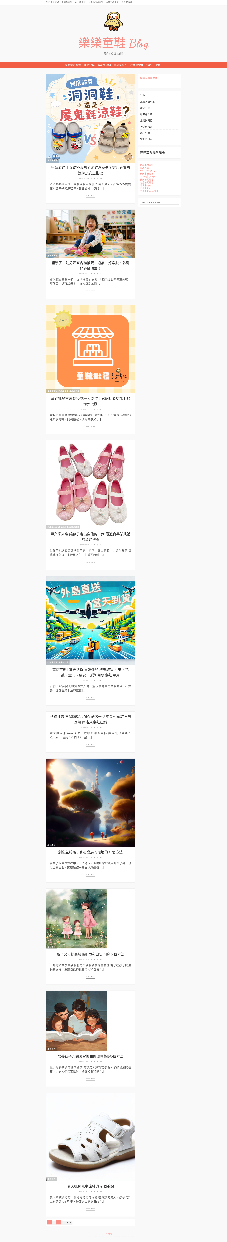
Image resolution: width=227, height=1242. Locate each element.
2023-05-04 (85, 1061)
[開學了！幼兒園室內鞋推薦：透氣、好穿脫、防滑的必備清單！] (90, 233)
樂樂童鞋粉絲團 (149, 78)
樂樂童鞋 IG (145, 188)
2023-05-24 (85, 959)
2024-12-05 (85, 680)
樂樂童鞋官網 (52, 2)
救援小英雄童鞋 (95, 2)
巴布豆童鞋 (126, 2)
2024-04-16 (85, 727)
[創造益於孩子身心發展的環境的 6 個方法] (90, 802)
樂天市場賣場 (146, 173)
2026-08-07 (85, 178)
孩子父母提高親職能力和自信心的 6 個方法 (90, 954)
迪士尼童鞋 (80, 2)
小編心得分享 (147, 102)
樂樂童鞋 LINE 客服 (149, 191)
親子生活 (51, 845)
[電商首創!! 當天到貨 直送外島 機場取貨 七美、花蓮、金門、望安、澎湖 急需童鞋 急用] (90, 620)
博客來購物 (145, 185)
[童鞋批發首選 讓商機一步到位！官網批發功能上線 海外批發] (90, 348)
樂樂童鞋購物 (73, 64)
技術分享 (89, 64)
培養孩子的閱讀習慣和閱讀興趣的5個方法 (90, 1056)
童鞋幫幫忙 (120, 64)
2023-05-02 (85, 1191)
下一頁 (69, 1222)
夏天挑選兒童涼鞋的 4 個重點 (90, 1186)
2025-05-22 (85, 545)
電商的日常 (153, 64)
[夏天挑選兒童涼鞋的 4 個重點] (90, 1136)
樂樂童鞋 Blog (113, 43)
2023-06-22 (85, 857)
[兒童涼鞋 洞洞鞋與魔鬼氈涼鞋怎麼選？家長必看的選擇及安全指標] (90, 118)
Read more (90, 195)
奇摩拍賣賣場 (146, 182)
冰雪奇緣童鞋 (112, 2)
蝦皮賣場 (144, 167)
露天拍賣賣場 (146, 179)
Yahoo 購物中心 (147, 176)
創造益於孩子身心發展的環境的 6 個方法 (90, 852)
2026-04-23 (85, 274)
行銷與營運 (137, 64)
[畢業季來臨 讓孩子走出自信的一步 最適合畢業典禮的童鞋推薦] (90, 484)
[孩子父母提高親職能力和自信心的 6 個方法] (76, 918)
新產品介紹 (104, 64)
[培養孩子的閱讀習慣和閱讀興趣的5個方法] (76, 1020)
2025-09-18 (85, 409)
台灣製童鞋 (67, 2)
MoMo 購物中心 (147, 170)
